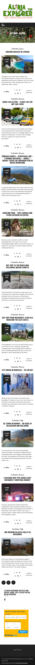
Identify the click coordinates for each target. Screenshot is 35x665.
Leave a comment (29, 92)
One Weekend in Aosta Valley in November (17, 533)
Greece (21, 49)
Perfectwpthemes (22, 663)
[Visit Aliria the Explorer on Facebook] (5, 600)
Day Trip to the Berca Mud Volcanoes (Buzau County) (17, 266)
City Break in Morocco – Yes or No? (17, 369)
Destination (15, 49)
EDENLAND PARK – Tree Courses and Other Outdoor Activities (17, 213)
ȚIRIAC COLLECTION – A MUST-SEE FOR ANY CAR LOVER (17, 102)
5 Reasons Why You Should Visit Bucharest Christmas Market (17, 478)
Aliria (7, 92)
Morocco (21, 367)
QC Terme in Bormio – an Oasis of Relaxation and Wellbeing (17, 424)
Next (13, 582)
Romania (21, 99)
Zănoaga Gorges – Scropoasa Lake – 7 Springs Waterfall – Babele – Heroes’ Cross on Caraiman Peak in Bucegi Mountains (17, 159)
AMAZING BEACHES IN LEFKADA (17, 51)
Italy (21, 420)
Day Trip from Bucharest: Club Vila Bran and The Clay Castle (17, 318)
